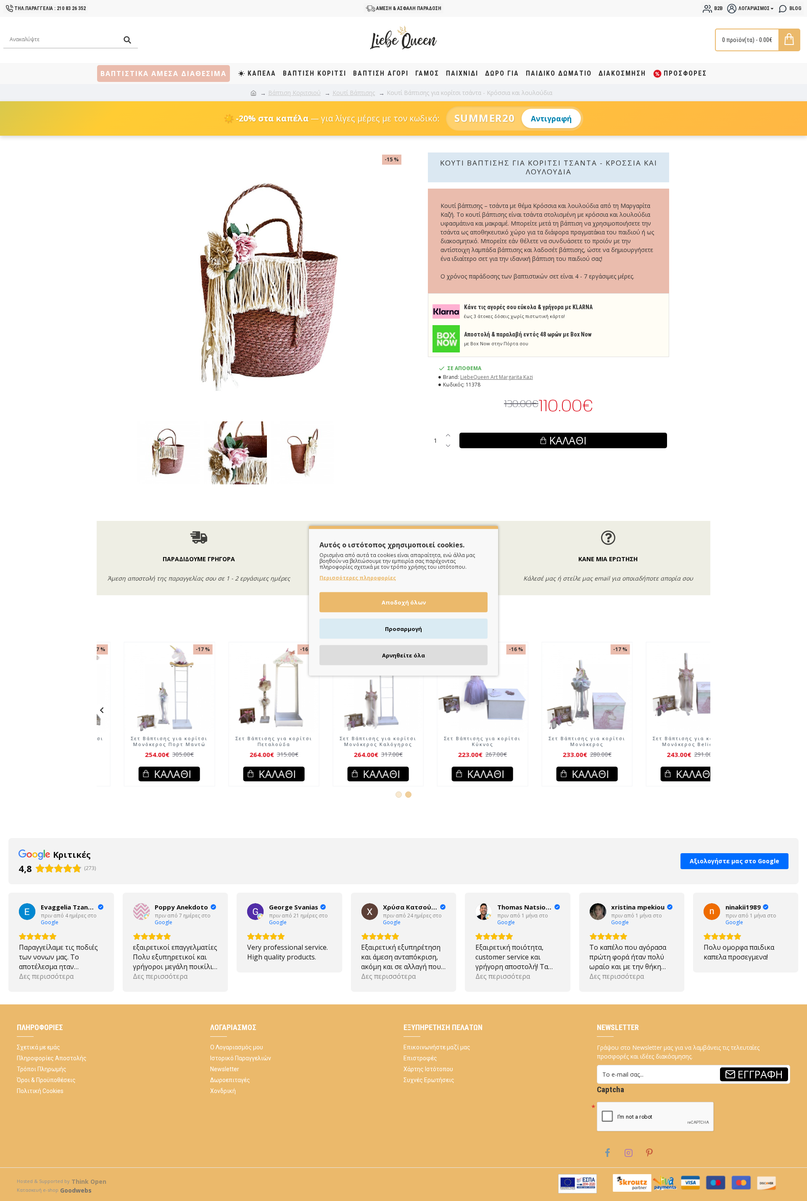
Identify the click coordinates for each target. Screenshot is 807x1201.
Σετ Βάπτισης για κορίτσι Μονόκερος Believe (560, 741)
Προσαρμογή (403, 628)
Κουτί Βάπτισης (353, 93)
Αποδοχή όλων (404, 602)
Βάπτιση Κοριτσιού (294, 93)
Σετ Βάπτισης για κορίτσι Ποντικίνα (664, 741)
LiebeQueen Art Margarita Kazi (496, 377)
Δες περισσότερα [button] (46, 976)
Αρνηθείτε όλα (403, 655)
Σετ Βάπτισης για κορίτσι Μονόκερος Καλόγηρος (246, 741)
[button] (101, 710)
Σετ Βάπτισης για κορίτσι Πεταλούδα (142, 741)
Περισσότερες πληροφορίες (357, 577)
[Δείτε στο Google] (27, 911)
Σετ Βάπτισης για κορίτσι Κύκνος (351, 741)
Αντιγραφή (551, 118)
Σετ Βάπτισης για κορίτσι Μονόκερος (455, 741)
